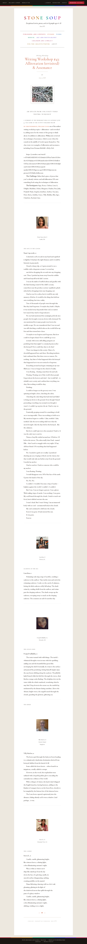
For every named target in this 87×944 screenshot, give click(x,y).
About (5, 3)
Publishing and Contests (34, 34)
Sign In (64, 3)
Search (48, 3)
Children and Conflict (42, 41)
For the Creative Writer (38, 44)
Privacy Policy (48, 941)
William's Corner (14, 3)
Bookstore (56, 3)
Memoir (31, 37)
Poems (59, 34)
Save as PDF (42, 78)
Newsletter (26, 3)
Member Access (76, 3)
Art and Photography (46, 37)
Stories (50, 34)
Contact (38, 941)
